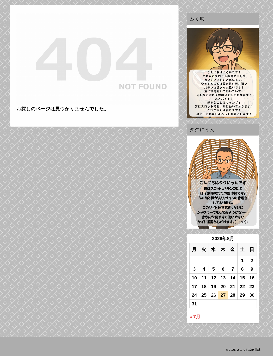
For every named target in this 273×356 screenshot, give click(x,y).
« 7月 (194, 316)
